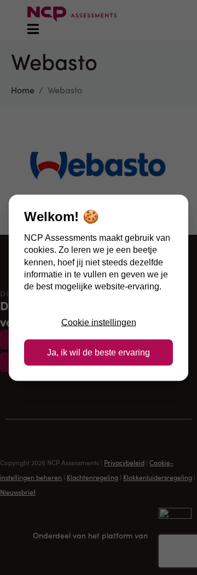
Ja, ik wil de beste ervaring (98, 352)
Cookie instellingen (98, 322)
